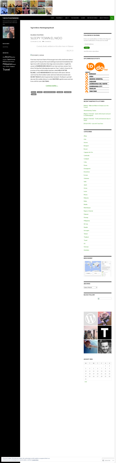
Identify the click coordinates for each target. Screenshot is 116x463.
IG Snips (83, 17)
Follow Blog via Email (92, 35)
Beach (33, 92)
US (84, 243)
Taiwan (86, 233)
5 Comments (47, 41)
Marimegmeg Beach (49, 92)
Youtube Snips (75, 17)
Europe (86, 175)
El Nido (40, 92)
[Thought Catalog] (104, 332)
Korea (85, 188)
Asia (66, 17)
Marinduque (87, 207)
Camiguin (86, 158)
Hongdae (5, 59)
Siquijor (86, 227)
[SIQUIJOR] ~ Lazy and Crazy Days (93, 123)
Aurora (86, 142)
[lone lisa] (90, 304)
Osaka (9, 61)
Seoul (14, 64)
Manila (85, 204)
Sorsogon (86, 230)
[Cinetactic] (104, 304)
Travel (34, 94)
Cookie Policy (35, 460)
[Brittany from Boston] (90, 318)
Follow (86, 47)
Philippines (59, 17)
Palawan (33, 35)
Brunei (85, 149)
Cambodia (86, 155)
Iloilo (85, 181)
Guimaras (86, 178)
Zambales (86, 250)
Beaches (13, 57)
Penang (86, 217)
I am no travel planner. (11, 18)
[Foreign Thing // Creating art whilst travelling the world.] (90, 332)
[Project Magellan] (90, 346)
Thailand (86, 237)
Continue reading (52, 85)
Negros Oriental (88, 211)
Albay (85, 136)
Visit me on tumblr (92, 17)
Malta (85, 201)
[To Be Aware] (104, 346)
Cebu (85, 162)
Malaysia (86, 198)
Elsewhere (87, 172)
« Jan (85, 381)
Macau (85, 194)
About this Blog (104, 17)
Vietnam (86, 247)
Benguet (86, 145)
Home (52, 17)
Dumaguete (87, 168)
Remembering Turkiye (90, 110)
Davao (85, 165)
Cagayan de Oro (88, 152)
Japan (85, 185)
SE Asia (86, 224)
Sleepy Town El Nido (46, 38)
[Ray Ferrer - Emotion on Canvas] (104, 318)
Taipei (4, 66)
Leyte (85, 191)
